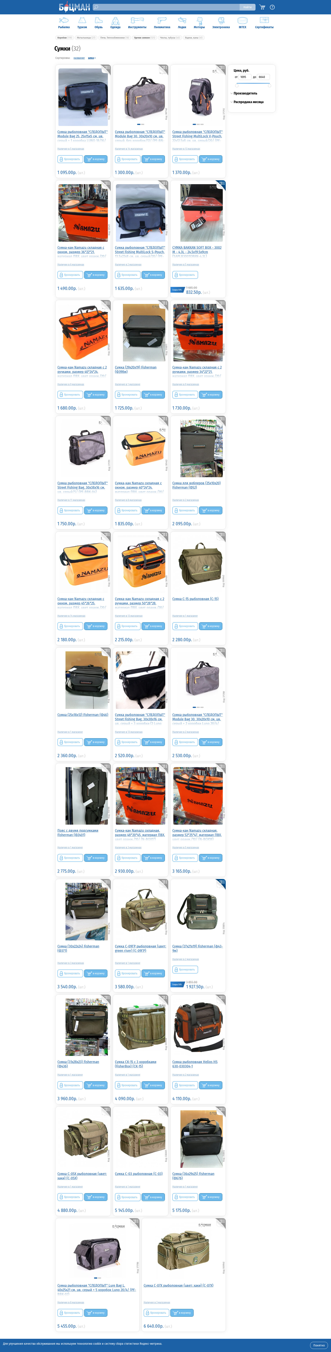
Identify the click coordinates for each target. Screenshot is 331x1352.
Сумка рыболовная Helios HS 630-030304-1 (195, 1064)
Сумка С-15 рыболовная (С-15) (195, 599)
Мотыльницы (86, 37)
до (254, 77)
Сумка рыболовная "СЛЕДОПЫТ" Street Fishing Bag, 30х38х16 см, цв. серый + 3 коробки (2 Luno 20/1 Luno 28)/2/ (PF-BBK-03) (140, 719)
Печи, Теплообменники (114, 37)
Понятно (319, 1345)
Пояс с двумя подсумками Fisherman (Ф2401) (77, 832)
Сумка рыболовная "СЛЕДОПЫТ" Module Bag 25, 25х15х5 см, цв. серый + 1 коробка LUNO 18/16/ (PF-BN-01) (82, 136)
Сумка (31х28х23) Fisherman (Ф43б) (78, 1064)
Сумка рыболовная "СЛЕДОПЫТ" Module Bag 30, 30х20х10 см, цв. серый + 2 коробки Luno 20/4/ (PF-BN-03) (197, 719)
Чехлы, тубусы (170, 37)
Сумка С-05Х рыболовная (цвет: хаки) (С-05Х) (82, 1175)
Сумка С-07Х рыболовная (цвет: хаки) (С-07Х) (178, 1285)
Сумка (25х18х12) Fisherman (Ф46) (82, 715)
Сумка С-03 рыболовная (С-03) (139, 1173)
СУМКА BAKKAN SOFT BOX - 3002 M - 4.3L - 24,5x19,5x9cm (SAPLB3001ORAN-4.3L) (196, 251)
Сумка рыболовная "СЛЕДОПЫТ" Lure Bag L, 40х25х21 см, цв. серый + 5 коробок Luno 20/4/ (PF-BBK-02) (96, 1289)
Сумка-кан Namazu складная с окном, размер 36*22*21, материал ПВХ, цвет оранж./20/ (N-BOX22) (81, 251)
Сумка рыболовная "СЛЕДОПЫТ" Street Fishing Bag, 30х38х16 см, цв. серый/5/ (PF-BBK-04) (82, 487)
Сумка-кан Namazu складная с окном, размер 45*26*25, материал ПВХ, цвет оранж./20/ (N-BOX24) (81, 603)
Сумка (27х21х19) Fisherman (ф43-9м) (197, 948)
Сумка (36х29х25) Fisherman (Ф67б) (193, 1175)
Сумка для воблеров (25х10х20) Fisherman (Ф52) (196, 485)
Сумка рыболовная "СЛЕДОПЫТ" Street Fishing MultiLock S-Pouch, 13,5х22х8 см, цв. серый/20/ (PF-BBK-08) (140, 251)
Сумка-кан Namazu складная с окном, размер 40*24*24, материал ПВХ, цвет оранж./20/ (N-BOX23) (139, 487)
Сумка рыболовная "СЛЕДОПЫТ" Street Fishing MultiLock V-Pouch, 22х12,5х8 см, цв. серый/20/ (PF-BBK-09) (197, 136)
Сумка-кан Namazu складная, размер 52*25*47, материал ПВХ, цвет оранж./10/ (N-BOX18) (197, 834)
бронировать (72, 159)
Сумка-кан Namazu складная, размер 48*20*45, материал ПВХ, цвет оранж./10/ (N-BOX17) (140, 834)
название (79, 58)
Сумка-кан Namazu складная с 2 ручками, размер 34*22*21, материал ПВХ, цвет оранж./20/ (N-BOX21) (197, 371)
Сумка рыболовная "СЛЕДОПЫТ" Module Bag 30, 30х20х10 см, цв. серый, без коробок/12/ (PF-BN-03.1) (140, 136)
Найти (247, 7)
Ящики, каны (193, 37)
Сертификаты (264, 27)
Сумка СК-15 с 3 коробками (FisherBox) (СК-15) (135, 1064)
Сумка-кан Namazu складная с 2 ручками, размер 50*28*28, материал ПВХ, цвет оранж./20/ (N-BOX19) (139, 603)
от (236, 77)
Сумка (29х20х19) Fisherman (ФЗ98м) (135, 369)
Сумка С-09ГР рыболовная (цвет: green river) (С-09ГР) (140, 948)
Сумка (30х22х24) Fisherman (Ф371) (78, 948)
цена (91, 58)
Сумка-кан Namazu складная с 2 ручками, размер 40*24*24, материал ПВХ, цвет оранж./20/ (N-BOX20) (82, 371)
